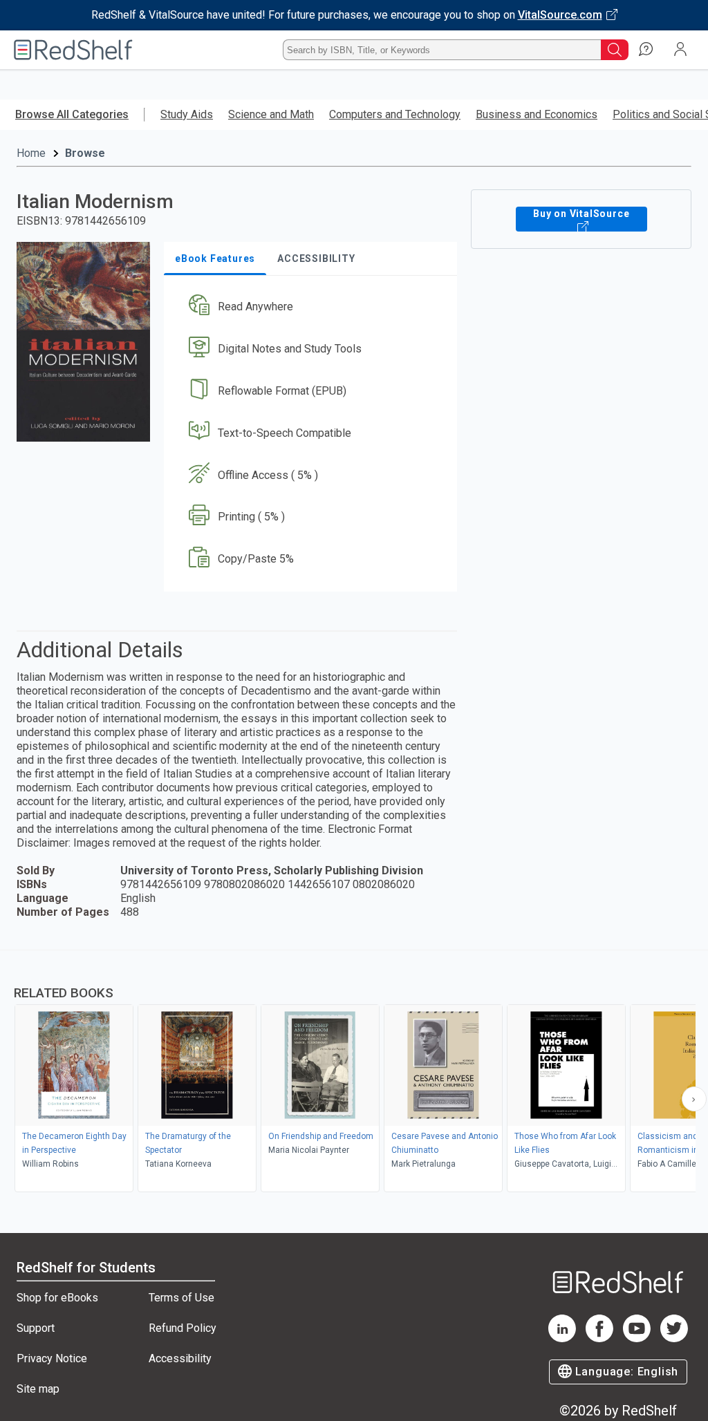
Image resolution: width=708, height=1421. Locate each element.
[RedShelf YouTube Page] (637, 1338)
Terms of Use (181, 1297)
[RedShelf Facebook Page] (599, 1338)
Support (36, 1328)
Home (31, 153)
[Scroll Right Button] (694, 1098)
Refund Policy (182, 1328)
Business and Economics (536, 114)
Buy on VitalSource (581, 213)
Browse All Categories (72, 114)
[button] (309, 307)
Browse (85, 153)
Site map (38, 1388)
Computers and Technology (394, 114)
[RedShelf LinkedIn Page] (562, 1338)
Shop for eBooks (57, 1297)
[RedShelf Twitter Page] (674, 1338)
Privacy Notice (52, 1358)
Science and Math (271, 114)
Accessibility (180, 1358)
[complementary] (354, 1073)
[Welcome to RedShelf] (73, 50)
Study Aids (186, 114)
